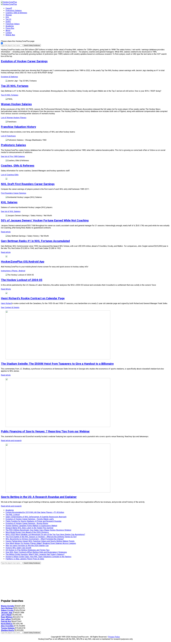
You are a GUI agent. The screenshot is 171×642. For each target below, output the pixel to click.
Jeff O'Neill (6, 615)
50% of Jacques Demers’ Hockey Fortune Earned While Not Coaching (45, 220)
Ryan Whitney (7, 617)
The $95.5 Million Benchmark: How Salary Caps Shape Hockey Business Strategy (38, 530)
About (8, 30)
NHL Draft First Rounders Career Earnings (28, 184)
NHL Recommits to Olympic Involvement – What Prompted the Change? (35, 539)
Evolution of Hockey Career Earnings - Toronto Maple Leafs (30, 519)
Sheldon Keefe (7, 630)
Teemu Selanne (8, 628)
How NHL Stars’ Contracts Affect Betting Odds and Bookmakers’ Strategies (36, 552)
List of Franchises (8, 136)
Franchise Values (13, 24)
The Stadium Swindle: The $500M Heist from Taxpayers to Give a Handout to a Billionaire (57, 363)
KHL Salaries (9, 202)
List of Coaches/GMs (9, 175)
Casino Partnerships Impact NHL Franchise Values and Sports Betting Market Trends (40, 541)
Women (9, 15)
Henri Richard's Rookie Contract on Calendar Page (33, 298)
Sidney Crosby (7, 610)
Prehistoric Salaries (14, 10)
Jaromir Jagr (7, 612)
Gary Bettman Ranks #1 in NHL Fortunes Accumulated (35, 241)
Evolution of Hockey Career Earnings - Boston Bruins (27, 523)
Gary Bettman (7, 608)
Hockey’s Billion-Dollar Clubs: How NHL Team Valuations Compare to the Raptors (38, 557)
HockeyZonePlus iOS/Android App (22, 261)
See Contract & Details (10, 307)
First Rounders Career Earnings (13, 193)
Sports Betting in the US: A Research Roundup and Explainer (39, 497)
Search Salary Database (32, 45)
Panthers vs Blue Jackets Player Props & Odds (25, 559)
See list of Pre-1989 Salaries (13, 156)
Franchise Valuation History (18, 126)
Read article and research (11, 440)
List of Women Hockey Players (13, 118)
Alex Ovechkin (7, 626)
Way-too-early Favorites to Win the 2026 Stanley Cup (27, 545)
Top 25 (8, 19)
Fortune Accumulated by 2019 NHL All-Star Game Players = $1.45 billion (35, 512)
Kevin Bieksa (7, 624)
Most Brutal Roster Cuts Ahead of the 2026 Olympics (27, 532)
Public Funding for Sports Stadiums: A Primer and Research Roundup (33, 521)
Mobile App (10, 35)
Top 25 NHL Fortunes (14, 86)
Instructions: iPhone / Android (13, 271)
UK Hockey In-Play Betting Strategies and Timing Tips (27, 550)
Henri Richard (6, 303)
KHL (7, 17)
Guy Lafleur (6, 619)
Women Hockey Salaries (16, 104)
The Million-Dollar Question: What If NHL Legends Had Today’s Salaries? (35, 554)
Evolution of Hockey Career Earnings (24, 61)
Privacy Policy (114, 637)
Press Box (10, 28)
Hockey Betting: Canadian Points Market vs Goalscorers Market (31, 526)
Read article (6, 232)
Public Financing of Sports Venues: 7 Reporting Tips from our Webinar (45, 431)
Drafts (8, 22)
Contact (9, 33)
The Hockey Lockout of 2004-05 (21, 280)
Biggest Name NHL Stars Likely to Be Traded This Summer (29, 528)
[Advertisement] (71, 580)
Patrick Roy (6, 621)
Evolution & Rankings (9, 77)
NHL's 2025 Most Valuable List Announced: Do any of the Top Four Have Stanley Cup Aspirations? (45, 534)
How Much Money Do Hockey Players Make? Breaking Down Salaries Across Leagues (41, 543)
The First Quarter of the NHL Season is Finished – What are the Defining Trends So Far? (41, 537)
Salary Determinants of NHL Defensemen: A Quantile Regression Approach (36, 517)
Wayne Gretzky (8, 606)
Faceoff (9, 8)
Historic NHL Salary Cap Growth (18, 548)
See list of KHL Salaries (10, 211)
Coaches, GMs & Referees (16, 13)
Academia (10, 26)
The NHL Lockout (13, 514)
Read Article (6, 289)
